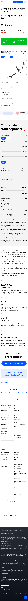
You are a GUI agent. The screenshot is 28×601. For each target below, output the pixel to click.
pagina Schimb (21, 34)
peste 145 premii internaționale (14, 308)
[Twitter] (14, 392)
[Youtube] (18, 392)
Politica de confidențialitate (9, 555)
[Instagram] (5, 392)
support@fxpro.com (5, 585)
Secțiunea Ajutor (17, 375)
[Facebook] (1, 392)
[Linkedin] (10, 392)
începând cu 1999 (9, 292)
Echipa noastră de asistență (16, 579)
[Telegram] (22, 392)
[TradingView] (26, 392)
